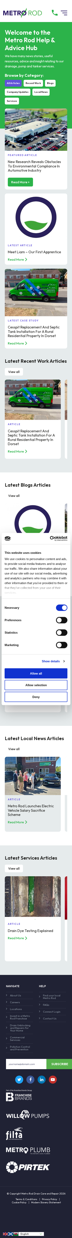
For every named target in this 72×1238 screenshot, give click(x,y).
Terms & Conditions (26, 1199)
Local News (41, 91)
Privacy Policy (49, 1199)
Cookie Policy (19, 1202)
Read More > (20, 182)
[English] (5, 1234)
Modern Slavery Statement (46, 1202)
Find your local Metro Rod (51, 997)
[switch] (61, 620)
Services (12, 100)
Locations (16, 1009)
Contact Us (49, 1018)
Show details (51, 661)
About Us (15, 995)
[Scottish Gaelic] (10, 1234)
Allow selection (36, 685)
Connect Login (51, 1011)
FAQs (46, 1004)
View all (14, 372)
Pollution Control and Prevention (20, 1048)
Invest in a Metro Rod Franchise (20, 1017)
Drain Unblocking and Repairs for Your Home (20, 1028)
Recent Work (33, 83)
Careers (15, 1002)
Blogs (50, 83)
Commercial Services (17, 1038)
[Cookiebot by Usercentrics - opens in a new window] (50, 538)
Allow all (36, 673)
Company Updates (17, 91)
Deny (36, 696)
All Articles (13, 83)
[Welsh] (16, 1234)
